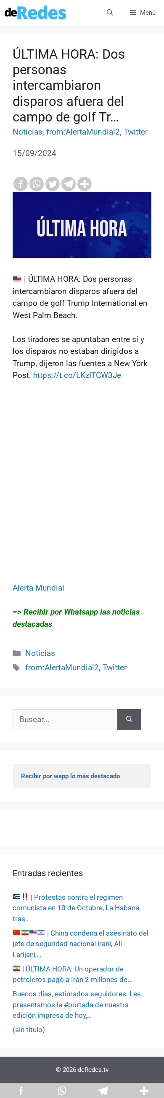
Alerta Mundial (38, 588)
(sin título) (29, 1029)
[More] (84, 184)
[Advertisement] (82, 500)
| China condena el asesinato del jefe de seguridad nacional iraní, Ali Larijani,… (80, 944)
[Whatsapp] (36, 184)
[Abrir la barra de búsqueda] (110, 12)
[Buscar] (129, 720)
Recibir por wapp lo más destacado (70, 776)
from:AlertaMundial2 (83, 132)
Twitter (136, 132)
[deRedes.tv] (35, 12)
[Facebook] (20, 184)
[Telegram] (68, 184)
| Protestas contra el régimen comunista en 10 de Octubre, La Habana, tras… (76, 908)
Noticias (27, 132)
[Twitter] (52, 184)
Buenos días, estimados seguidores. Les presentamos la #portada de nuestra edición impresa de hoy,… (77, 1005)
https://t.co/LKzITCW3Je (77, 375)
